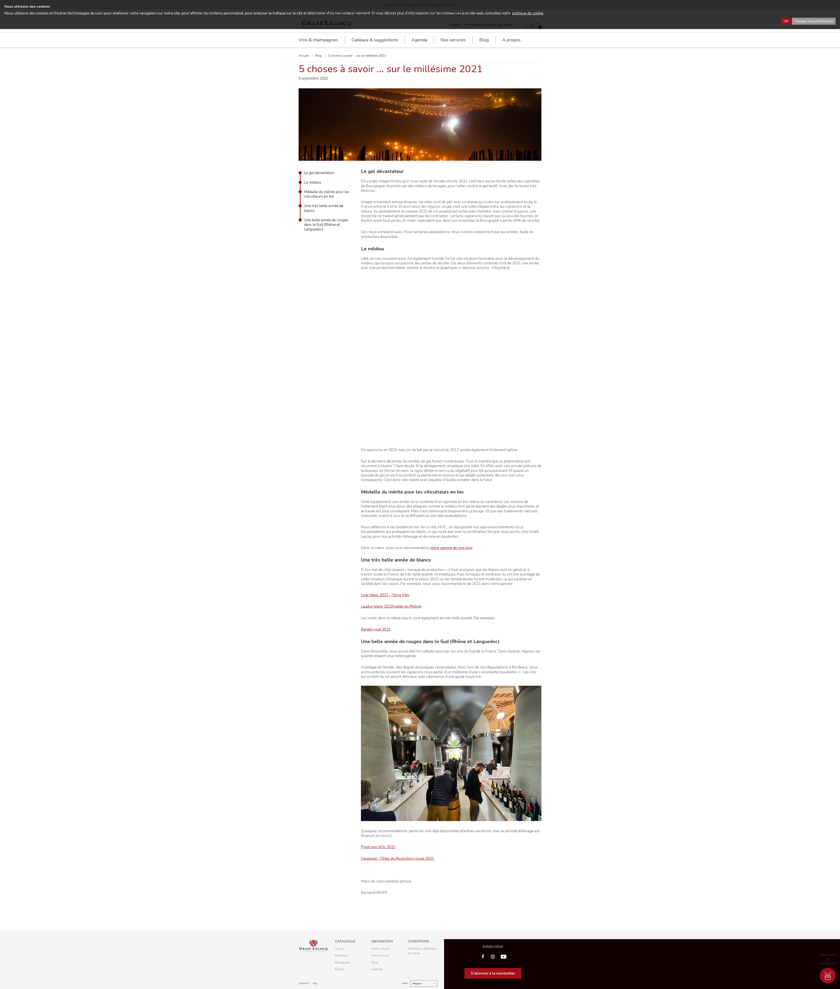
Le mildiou (312, 182)
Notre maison (380, 949)
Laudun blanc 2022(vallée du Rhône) (391, 606)
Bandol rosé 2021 (376, 629)
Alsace (340, 949)
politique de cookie (527, 13)
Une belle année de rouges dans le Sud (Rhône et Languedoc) (326, 225)
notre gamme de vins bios (451, 547)
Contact (304, 983)
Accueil (304, 56)
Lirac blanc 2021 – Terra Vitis (385, 595)
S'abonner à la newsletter (493, 973)
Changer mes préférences (813, 21)
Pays (405, 983)
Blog (484, 40)
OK (786, 21)
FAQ (315, 983)
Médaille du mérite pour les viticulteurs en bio (326, 194)
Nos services (380, 955)
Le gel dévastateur (319, 173)
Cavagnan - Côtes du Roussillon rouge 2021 (397, 858)
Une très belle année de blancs (323, 208)
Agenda (419, 40)
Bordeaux (341, 955)
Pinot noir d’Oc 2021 (378, 846)
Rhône (339, 969)
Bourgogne (342, 962)
